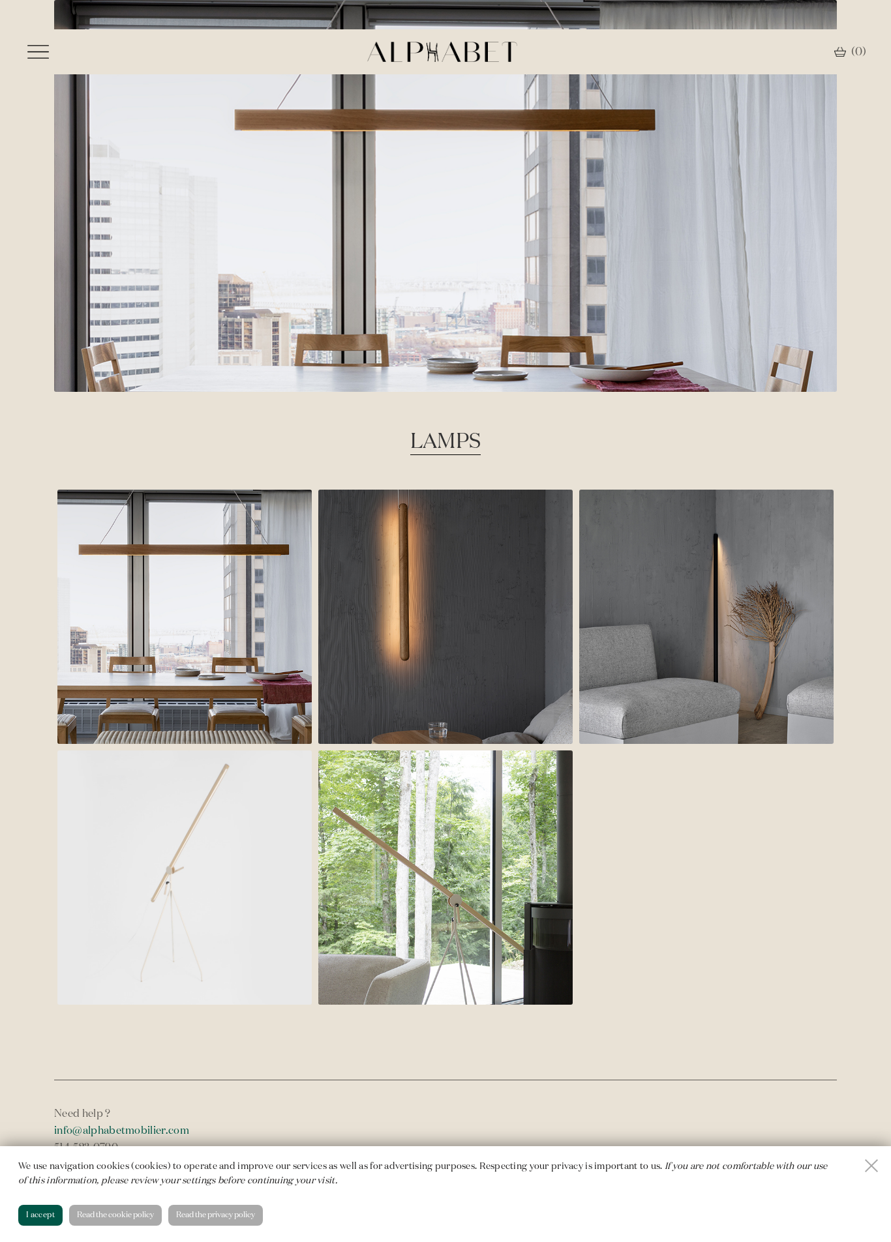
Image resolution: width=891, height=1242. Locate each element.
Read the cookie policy (115, 1215)
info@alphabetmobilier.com (121, 1131)
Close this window (871, 1165)
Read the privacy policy (215, 1215)
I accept (40, 1215)
